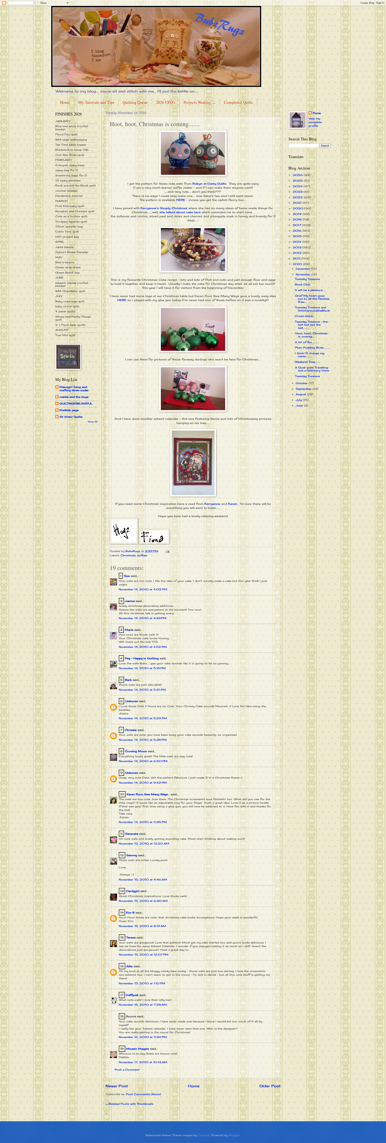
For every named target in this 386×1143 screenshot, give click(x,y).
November (303, 274)
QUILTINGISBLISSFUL (76, 403)
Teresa (131, 937)
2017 (297, 225)
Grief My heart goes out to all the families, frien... (312, 298)
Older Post (269, 1086)
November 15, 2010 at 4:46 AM (143, 879)
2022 (298, 197)
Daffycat (132, 995)
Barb (128, 679)
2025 (298, 180)
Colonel (203, 1135)
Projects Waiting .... (200, 102)
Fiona (317, 113)
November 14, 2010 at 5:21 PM (142, 689)
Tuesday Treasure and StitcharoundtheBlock (312, 309)
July (299, 399)
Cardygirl (132, 891)
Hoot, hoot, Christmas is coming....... (311, 335)
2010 (298, 264)
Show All (93, 422)
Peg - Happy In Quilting (142, 658)
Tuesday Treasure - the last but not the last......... (311, 324)
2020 (298, 208)
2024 (298, 186)
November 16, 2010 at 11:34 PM (143, 1037)
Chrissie (131, 729)
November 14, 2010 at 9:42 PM (143, 782)
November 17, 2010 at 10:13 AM (143, 1062)
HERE (180, 200)
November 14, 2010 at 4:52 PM (143, 646)
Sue (127, 575)
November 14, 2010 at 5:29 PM (143, 718)
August (301, 394)
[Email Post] (167, 551)
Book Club (302, 284)
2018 (297, 219)
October (302, 383)
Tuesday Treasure (307, 279)
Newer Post (117, 1086)
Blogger (234, 1135)
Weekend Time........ (307, 361)
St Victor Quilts (71, 416)
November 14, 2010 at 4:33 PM (142, 618)
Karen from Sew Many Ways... (148, 794)
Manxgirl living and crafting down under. (74, 388)
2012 (298, 252)
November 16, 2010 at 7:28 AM (143, 1004)
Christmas (128, 555)
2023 (298, 191)
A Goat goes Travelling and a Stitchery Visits (312, 369)
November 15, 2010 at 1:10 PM (142, 983)
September (304, 388)
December (303, 268)
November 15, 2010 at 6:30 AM (143, 900)
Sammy (131, 855)
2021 (298, 202)
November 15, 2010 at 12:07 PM (143, 954)
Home (65, 102)
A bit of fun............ (307, 342)
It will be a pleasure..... (310, 290)
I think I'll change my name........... (309, 355)
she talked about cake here (180, 212)
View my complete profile (315, 122)
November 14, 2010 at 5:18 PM (142, 668)
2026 (298, 175)
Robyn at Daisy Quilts (209, 183)
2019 (298, 214)
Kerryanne (212, 503)
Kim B (130, 912)
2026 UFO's (165, 102)
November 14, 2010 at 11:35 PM (143, 822)
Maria (129, 629)
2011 (297, 258)
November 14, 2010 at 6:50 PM (143, 761)
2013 (297, 247)
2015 (298, 236)
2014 (297, 241)
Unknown (131, 701)
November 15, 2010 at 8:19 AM (142, 926)
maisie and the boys (74, 396)
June (300, 405)
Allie (129, 966)
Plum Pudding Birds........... (312, 347)
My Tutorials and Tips (96, 102)
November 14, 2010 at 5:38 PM (143, 739)
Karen (232, 503)
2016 (298, 230)
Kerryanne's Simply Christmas (164, 208)
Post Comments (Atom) (143, 1094)
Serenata (131, 833)
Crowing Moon (136, 751)
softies (142, 555)
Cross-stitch (304, 316)
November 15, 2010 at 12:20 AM (144, 843)
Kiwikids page (69, 410)
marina (130, 601)
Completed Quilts (238, 102)
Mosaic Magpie (137, 1048)
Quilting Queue (135, 102)
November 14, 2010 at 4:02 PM (143, 589)
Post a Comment (127, 1069)
